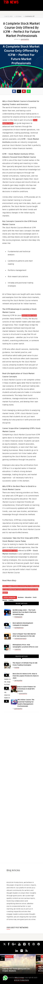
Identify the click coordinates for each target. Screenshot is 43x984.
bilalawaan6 (18, 617)
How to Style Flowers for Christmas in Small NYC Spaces (26, 689)
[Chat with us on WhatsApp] (5, 978)
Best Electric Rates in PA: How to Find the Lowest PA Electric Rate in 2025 (26, 676)
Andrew (16, 667)
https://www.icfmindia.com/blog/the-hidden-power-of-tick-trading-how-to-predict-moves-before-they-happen (20, 589)
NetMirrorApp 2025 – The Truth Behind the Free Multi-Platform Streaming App (24, 612)
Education (28, 597)
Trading (10, 600)
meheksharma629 (20, 638)
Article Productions (21, 980)
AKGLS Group (19, 978)
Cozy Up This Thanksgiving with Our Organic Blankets (16, 970)
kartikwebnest (19, 628)
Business (21, 597)
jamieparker (18, 680)
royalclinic (17, 649)
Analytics (9, 956)
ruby (39, 966)
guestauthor (25, 39)
